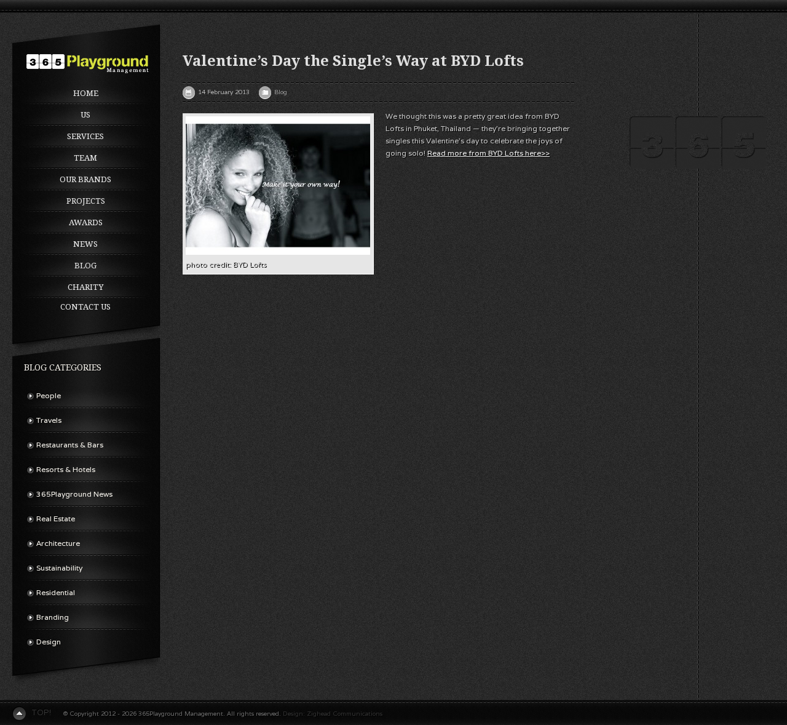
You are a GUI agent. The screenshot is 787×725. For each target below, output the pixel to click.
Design (48, 641)
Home (85, 93)
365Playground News (74, 494)
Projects (85, 201)
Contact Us (85, 306)
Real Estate (55, 518)
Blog (85, 265)
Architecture (58, 543)
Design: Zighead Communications (332, 714)
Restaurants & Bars (69, 444)
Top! (41, 712)
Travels (48, 420)
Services (85, 136)
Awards (86, 222)
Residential (55, 592)
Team (85, 157)
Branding (52, 617)
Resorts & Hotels (65, 469)
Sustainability (59, 567)
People (48, 395)
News (85, 244)
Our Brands (85, 179)
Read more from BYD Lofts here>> (488, 153)
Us (85, 114)
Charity (85, 287)
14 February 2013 (224, 92)
